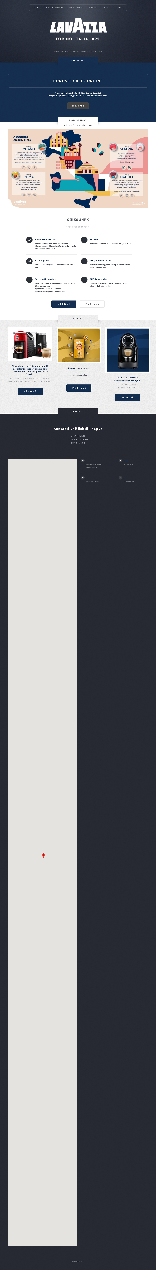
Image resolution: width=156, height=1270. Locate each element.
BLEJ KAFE (78, 106)
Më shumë (64, 304)
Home (36, 7)
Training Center (76, 7)
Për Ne (118, 7)
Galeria (106, 7)
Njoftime (93, 7)
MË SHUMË (92, 303)
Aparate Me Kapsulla (54, 7)
